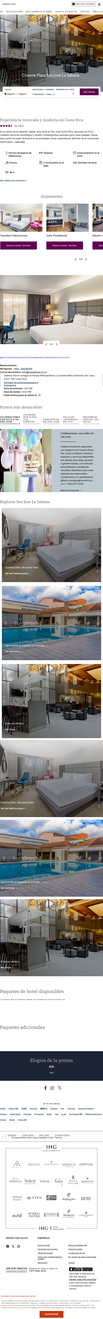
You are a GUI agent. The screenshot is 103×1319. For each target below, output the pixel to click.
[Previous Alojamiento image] (75, 259)
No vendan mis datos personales (82, 1257)
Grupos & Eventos (66, 12)
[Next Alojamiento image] (85, 259)
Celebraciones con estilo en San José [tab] (10, 419)
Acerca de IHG (44, 1245)
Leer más (20, 141)
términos (11, 1305)
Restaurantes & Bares (39, 12)
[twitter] (13, 1246)
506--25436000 (23, 368)
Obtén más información (82, 1279)
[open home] (4, 1136)
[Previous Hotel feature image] (46, 344)
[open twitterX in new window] (58, 1088)
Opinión (71, 1263)
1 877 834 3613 (37, 1271)
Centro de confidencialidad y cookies (50, 1258)
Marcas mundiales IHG (77, 1245)
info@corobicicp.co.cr (34, 372)
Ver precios (89, 92)
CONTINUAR (51, 1314)
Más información (70, 490)
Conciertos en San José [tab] (51, 420)
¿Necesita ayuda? (45, 1253)
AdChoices (42, 1263)
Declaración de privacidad (17, 1307)
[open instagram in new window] (51, 1088)
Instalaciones (14, 12)
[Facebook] (8, 1246)
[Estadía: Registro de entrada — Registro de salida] (16, 94)
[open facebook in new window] (44, 1088)
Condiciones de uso (76, 1253)
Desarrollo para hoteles (48, 1249)
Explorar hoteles (75, 1249)
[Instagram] (18, 1246)
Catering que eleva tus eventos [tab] (30, 418)
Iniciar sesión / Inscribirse (84, 4)
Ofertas (85, 12)
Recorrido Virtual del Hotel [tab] (91, 419)
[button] (99, 4)
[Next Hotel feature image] (56, 344)
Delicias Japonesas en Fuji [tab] (70, 419)
